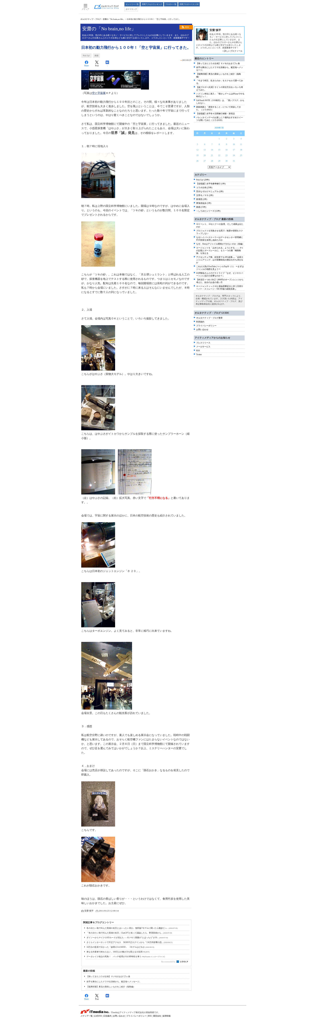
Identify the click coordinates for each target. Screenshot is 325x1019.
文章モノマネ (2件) (204, 195)
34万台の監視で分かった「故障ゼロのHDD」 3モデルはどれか (120, 947)
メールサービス (203, 346)
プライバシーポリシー (206, 325)
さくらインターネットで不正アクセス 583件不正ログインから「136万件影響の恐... (129, 942)
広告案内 (107, 1016)
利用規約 (200, 322)
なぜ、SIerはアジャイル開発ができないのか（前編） (220, 244)
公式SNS (98, 1016)
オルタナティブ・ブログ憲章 (209, 318)
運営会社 (157, 1016)
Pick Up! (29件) (202, 180)
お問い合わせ (202, 329)
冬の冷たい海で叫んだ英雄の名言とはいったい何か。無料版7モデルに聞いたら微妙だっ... (132, 928)
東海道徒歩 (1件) (203, 203)
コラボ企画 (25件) (204, 187)
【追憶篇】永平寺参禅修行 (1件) (210, 183)
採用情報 (166, 1016)
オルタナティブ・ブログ (90, 19)
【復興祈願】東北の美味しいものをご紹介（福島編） (110, 986)
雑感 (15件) (201, 207)
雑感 (96, 56)
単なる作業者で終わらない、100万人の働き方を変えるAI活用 (117, 952)
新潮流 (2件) (201, 199)
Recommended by (168, 962)
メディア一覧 (86, 1016)
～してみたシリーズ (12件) (208, 211)
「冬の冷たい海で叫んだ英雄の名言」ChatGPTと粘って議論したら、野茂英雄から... (129, 933)
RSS (187, 27)
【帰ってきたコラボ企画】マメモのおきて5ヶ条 (108, 976)
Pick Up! (86, 56)
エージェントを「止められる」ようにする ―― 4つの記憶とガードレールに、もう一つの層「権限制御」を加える (219, 250)
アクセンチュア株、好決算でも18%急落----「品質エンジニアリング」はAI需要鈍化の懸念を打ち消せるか (219, 260)
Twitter (199, 354)
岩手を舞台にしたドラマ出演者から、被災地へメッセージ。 (113, 981)
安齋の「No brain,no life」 (114, 19)
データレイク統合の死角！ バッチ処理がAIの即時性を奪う (125, 956)
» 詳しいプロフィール (232, 51)
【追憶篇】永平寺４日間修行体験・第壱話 (215, 113)
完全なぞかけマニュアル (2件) (209, 191)
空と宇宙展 (99, 93)
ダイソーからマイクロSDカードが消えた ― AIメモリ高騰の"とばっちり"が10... (127, 937)
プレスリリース (203, 343)
